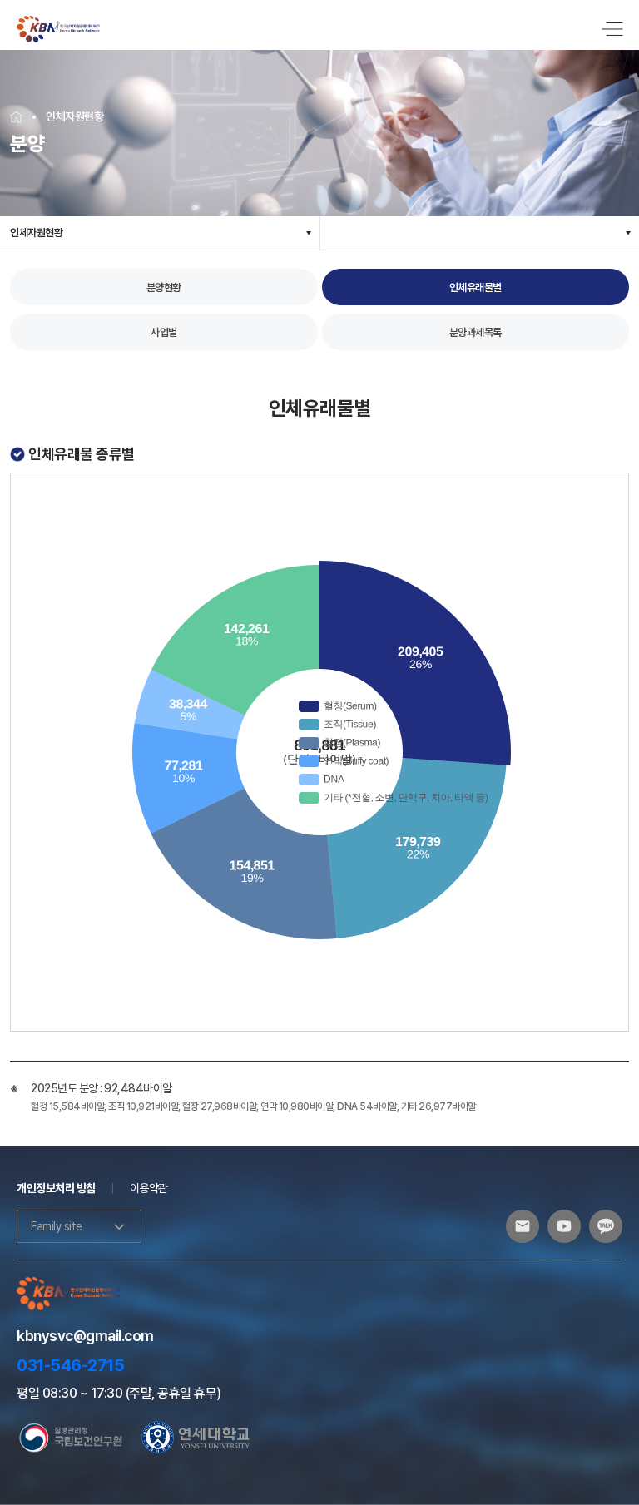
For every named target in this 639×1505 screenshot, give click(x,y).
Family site (56, 1226)
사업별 (164, 332)
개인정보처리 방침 (56, 1188)
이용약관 (149, 1188)
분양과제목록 (475, 332)
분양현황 (163, 287)
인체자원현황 (36, 232)
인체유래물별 (475, 287)
